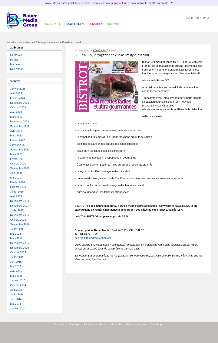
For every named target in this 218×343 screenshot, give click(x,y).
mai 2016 (15, 233)
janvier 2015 (17, 280)
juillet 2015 (17, 257)
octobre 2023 (18, 107)
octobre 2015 (18, 252)
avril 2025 (16, 93)
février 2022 (17, 140)
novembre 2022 (19, 121)
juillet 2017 (17, 210)
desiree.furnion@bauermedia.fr (93, 238)
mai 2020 (15, 177)
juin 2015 (16, 261)
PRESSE (113, 24)
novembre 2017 (19, 205)
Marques (116, 50)
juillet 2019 (17, 191)
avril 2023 (16, 112)
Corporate (16, 55)
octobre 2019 (18, 187)
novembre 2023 (19, 102)
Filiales (14, 59)
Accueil (10, 42)
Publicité (116, 324)
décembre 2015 (19, 243)
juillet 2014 (17, 294)
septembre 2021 (20, 149)
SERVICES (95, 24)
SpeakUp (156, 324)
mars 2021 (16, 154)
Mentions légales (136, 324)
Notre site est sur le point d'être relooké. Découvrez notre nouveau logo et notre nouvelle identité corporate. (107, 3)
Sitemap (74, 324)
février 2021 (17, 158)
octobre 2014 (18, 285)
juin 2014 (16, 299)
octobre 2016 (18, 219)
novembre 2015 (19, 247)
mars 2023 (16, 116)
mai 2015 (15, 266)
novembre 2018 (19, 201)
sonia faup (83, 50)
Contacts (59, 324)
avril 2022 (16, 130)
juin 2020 (16, 173)
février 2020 (17, 182)
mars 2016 (16, 238)
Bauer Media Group (95, 324)
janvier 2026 (17, 88)
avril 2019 (16, 196)
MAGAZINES (75, 24)
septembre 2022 (20, 126)
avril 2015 (16, 271)
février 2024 (17, 98)
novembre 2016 (19, 215)
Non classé (16, 69)
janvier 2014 (17, 308)
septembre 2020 (20, 168)
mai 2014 (15, 303)
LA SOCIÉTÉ (53, 24)
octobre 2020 (18, 163)
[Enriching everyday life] (22, 28)
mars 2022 (16, 135)
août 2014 (16, 289)
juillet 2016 (17, 229)
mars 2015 (16, 275)
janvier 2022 (17, 144)
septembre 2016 (20, 224)
